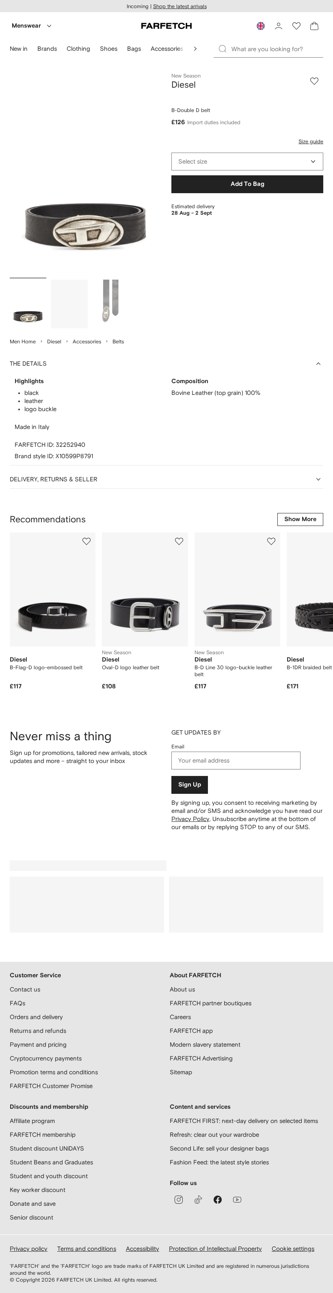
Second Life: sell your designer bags (219, 1148)
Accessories (87, 341)
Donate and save (33, 1203)
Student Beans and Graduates (51, 1162)
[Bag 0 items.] (314, 26)
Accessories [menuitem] (167, 48)
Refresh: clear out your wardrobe (214, 1134)
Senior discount (31, 1217)
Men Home (23, 341)
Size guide (310, 141)
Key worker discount (37, 1190)
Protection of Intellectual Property (215, 1249)
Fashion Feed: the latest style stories (219, 1162)
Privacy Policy (190, 819)
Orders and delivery (36, 1017)
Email (177, 746)
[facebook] (218, 1200)
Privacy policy (29, 1249)
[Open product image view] (86, 173)
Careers (180, 1017)
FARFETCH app (191, 1031)
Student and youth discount (49, 1176)
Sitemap (181, 1072)
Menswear (26, 26)
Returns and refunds (38, 1031)
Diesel (54, 341)
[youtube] (237, 1200)
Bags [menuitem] (134, 48)
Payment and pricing (38, 1044)
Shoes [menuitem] (108, 48)
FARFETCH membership (43, 1134)
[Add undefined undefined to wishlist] (86, 541)
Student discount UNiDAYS (47, 1148)
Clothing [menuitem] (78, 48)
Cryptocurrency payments (46, 1058)
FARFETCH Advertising (201, 1058)
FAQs (17, 1003)
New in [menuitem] (19, 48)
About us (182, 989)
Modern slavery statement (205, 1044)
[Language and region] (261, 26)
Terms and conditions (86, 1249)
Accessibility (142, 1249)
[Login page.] (279, 26)
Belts (118, 341)
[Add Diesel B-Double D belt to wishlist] (314, 81)
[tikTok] (198, 1200)
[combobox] (247, 161)
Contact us (25, 989)
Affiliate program (32, 1121)
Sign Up (189, 785)
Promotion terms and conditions (54, 1072)
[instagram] (179, 1200)
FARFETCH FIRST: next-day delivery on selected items (244, 1121)
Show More (300, 519)
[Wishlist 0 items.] (296, 26)
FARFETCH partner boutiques (210, 1003)
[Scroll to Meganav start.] (195, 49)
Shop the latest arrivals (180, 6)
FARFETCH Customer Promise (51, 1086)
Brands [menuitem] (47, 48)
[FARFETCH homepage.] (166, 26)
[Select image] (28, 304)
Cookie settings (293, 1249)
